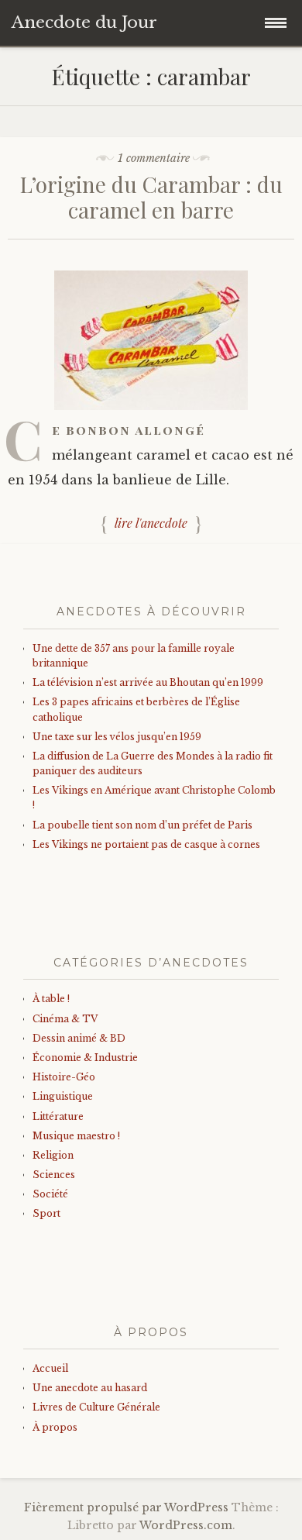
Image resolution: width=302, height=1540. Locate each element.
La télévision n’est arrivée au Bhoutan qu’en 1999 (148, 682)
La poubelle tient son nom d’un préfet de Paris (142, 825)
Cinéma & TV (65, 1019)
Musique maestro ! (76, 1136)
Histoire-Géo (64, 1077)
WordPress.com (185, 1525)
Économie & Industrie (85, 1057)
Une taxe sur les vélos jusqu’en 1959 (117, 736)
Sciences (54, 1174)
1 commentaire (154, 158)
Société (50, 1194)
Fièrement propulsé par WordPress (126, 1507)
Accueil (50, 1368)
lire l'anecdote (151, 523)
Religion (53, 1155)
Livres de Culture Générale (96, 1407)
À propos (55, 1427)
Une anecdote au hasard (90, 1388)
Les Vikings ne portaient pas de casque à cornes (146, 844)
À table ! (51, 998)
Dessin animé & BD (79, 1038)
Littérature (58, 1116)
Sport (46, 1213)
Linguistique (63, 1096)
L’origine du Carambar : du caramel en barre (151, 197)
